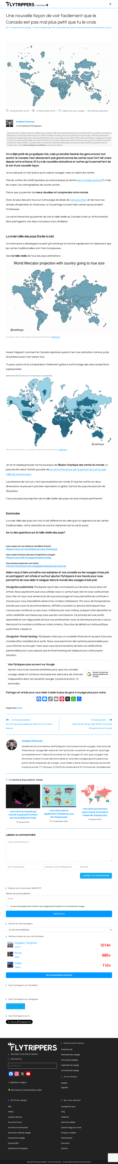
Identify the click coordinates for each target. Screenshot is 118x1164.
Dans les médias (68, 1122)
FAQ (63, 1112)
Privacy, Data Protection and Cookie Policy (77, 1162)
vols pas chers (78, 200)
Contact (64, 1148)
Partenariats (66, 1138)
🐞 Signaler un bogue (17, 1082)
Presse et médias (68, 1133)
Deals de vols (66, 1049)
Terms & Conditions (54, 1162)
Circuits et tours (15, 1122)
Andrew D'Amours (32, 741)
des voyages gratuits (89, 180)
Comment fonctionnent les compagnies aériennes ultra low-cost (36, 566)
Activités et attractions (18, 1128)
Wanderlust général (98, 111)
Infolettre (65, 1117)
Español (64, 1088)
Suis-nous (17, 1006)
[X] (68, 699)
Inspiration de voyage (73, 111)
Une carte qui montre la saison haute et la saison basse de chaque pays (95, 812)
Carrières (65, 1143)
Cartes (19, 708)
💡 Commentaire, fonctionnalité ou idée (25, 1090)
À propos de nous (68, 1107)
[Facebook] (39, 699)
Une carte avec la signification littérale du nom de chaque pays (59, 813)
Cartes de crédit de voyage (19, 1133)
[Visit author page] (11, 744)
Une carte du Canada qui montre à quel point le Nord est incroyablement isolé (23, 814)
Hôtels (10, 1112)
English (64, 1083)
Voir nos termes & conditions (34, 145)
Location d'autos (15, 1117)
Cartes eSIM (13, 1143)
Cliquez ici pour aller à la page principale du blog (28, 558)
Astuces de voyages (69, 1060)
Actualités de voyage (70, 1070)
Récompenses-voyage (70, 1055)
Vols (9, 1107)
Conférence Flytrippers (18, 1148)
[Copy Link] (50, 699)
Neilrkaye (55, 337)
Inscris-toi (59, 914)
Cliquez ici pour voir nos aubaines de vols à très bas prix (31, 549)
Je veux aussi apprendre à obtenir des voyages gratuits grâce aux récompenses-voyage (47, 906)
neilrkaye (62, 450)
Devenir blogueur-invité (71, 1128)
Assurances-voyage (16, 1138)
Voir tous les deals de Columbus (59, 975)
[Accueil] (7, 28)
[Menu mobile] (111, 4)
